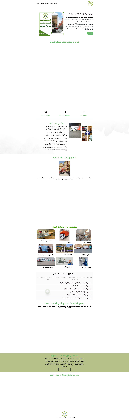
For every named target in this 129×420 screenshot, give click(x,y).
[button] (64, 283)
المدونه (42, 3)
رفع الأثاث (79, 178)
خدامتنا (47, 3)
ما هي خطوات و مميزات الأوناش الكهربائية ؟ (77, 289)
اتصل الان (38, 3)
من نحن (51, 3)
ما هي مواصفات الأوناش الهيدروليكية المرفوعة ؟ (76, 298)
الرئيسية (55, 3)
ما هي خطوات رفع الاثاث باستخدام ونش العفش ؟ (75, 283)
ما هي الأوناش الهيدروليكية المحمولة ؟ (79, 295)
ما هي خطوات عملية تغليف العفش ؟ (80, 286)
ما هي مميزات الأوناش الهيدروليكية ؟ (80, 292)
